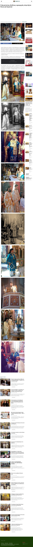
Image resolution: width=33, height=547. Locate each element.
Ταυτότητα (2, 543)
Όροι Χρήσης (11, 543)
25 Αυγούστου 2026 (14, 415)
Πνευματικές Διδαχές (4, 473)
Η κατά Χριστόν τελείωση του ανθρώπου (30, 161)
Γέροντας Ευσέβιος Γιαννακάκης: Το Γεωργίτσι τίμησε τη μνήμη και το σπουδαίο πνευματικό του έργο (17, 390)
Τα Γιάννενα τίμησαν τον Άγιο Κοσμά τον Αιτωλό (17, 433)
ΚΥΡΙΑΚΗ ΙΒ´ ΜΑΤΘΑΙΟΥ (27, 174)
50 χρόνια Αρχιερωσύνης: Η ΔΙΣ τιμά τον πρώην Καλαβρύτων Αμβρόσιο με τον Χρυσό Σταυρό (17, 380)
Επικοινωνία (6, 543)
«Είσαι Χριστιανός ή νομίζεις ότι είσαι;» (31, 153)
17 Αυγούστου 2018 (30, 171)
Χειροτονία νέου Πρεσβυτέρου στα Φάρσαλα (17, 442)
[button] (26, 79)
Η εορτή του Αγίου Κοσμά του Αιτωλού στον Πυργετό (17, 423)
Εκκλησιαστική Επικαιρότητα (12, 21)
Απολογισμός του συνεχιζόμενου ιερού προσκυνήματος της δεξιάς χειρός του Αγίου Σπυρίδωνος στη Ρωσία (17, 401)
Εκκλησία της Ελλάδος (4, 21)
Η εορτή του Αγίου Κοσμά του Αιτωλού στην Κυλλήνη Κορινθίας (17, 515)
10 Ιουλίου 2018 (19, 21)
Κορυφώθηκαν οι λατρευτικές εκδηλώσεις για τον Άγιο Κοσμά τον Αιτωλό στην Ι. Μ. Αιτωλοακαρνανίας (17, 452)
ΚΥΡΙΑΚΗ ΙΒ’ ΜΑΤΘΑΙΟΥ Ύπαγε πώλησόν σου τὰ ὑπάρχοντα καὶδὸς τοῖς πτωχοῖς (31, 117)
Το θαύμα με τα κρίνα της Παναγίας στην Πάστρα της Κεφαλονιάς (17, 494)
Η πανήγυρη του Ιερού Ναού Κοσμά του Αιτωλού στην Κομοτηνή (17, 505)
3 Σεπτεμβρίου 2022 (28, 106)
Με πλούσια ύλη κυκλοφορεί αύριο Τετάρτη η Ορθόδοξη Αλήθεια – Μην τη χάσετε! (17, 413)
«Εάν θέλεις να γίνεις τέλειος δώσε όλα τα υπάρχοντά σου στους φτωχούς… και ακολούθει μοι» (28, 104)
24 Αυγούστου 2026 (14, 526)
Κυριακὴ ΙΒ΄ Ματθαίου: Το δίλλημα (30, 127)
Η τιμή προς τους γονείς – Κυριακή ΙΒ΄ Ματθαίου (30, 144)
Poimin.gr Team (24, 21)
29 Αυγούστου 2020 (30, 139)
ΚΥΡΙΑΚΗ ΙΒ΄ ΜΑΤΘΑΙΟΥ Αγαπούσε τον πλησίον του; (29, 178)
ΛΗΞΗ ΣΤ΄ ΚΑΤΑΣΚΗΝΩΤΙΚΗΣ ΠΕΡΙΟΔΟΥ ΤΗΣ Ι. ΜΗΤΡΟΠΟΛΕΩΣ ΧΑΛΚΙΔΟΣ (16, 462)
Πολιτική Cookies (16, 544)
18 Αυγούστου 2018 (30, 164)
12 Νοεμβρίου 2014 (28, 175)
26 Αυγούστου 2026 (14, 382)
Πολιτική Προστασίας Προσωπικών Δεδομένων (7, 544)
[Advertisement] (16, 14)
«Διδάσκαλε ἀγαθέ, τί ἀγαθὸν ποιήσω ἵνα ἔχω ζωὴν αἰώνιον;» (31, 135)
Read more (13, 397)
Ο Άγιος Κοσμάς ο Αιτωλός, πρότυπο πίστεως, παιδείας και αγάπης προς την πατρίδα (17, 483)
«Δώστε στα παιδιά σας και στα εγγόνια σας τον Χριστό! (16, 525)
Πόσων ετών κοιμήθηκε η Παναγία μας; (17, 474)
